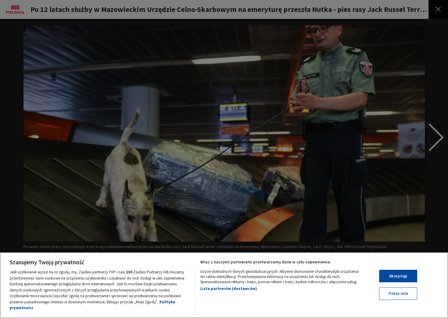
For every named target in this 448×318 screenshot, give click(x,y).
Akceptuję (398, 276)
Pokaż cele (398, 293)
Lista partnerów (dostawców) (228, 288)
